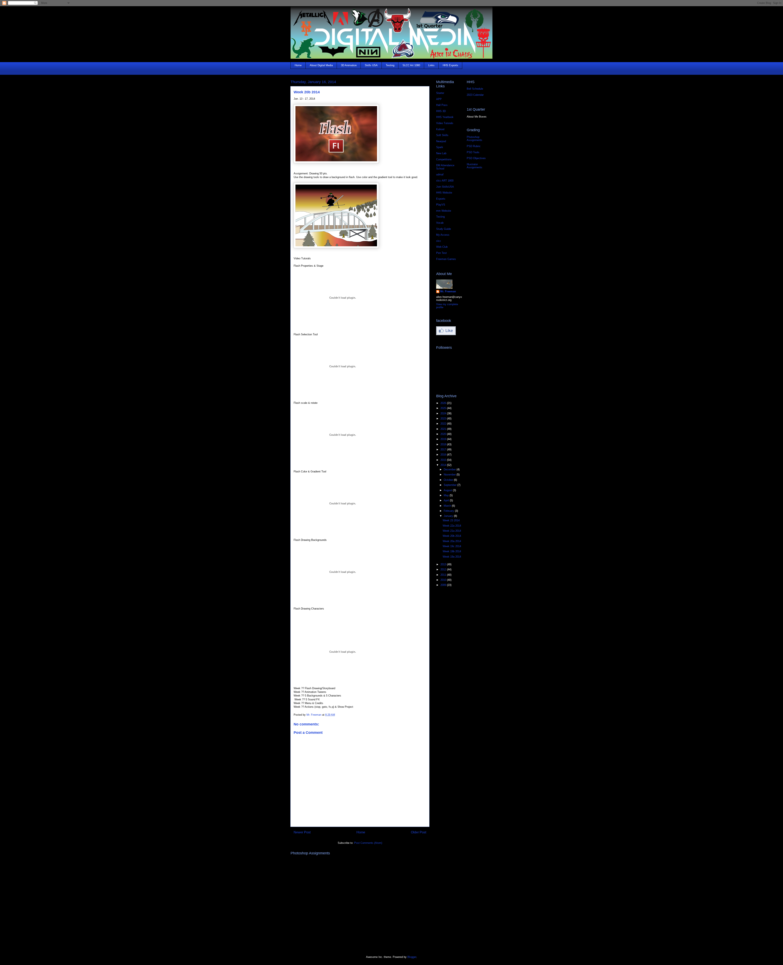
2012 (443, 569)
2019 (443, 439)
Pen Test (441, 252)
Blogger (411, 956)
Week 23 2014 (451, 520)
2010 (443, 579)
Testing (390, 65)
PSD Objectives (476, 158)
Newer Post (302, 832)
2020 (443, 434)
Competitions (444, 159)
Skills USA (371, 65)
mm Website (443, 210)
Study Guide (443, 228)
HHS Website (444, 192)
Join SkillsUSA (445, 186)
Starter (440, 93)
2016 (443, 454)
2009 (443, 584)
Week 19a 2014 (452, 556)
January (449, 515)
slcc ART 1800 (444, 180)
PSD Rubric (474, 146)
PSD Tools (473, 152)
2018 (443, 444)
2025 (443, 408)
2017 (443, 449)
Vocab (439, 222)
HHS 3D (441, 111)
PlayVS (440, 204)
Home (298, 65)
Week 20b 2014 (452, 535)
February (449, 510)
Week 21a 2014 (452, 530)
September (450, 484)
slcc (438, 240)
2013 (443, 564)
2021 (443, 428)
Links (431, 65)
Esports (440, 198)
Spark (439, 147)
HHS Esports (450, 65)
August (448, 490)
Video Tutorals (444, 123)
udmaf (439, 174)
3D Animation (349, 65)
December (450, 469)
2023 (443, 418)
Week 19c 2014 (452, 546)
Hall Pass (442, 105)
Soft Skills (442, 135)
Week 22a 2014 (452, 525)
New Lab (441, 153)
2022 (443, 423)
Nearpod (441, 141)
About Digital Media (321, 65)
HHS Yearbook (444, 117)
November (450, 474)
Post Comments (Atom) (368, 842)
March (448, 505)
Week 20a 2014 (452, 541)
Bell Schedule (475, 88)
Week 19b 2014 (452, 551)
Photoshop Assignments (474, 138)
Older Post (418, 832)
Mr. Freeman (448, 291)
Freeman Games (446, 259)
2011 (443, 574)
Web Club (442, 246)
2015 (443, 459)
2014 (443, 465)
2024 (443, 413)
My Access (442, 234)
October (449, 479)
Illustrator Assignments (474, 166)
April (447, 500)
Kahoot (440, 129)
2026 (443, 403)
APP (439, 99)
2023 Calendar (475, 94)
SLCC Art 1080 (411, 65)
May (447, 495)
